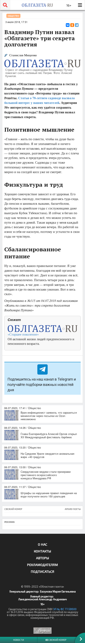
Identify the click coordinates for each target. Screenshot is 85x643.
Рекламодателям (42, 565)
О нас (42, 544)
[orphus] (42, 630)
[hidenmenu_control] (80, 5)
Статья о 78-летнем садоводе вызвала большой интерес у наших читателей (39, 100)
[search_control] (5, 5)
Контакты (42, 551)
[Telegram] (77, 25)
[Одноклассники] (72, 25)
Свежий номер (57, 639)
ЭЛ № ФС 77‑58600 (65, 609)
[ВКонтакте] (68, 25)
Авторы (42, 558)
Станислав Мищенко (23, 55)
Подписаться (42, 571)
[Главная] (37, 5)
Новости (18, 639)
